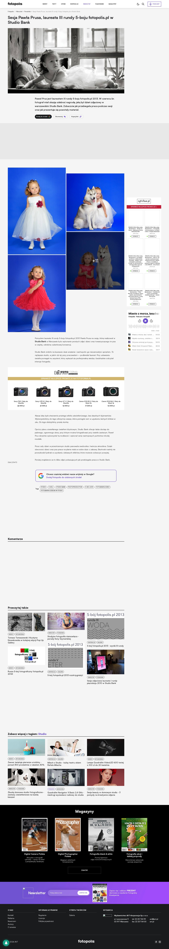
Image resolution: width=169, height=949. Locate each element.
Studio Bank (60, 487)
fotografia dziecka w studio (52, 490)
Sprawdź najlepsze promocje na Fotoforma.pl (66, 378)
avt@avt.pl (154, 919)
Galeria (72, 915)
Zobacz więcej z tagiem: (27, 733)
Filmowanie (99, 4)
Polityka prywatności (46, 921)
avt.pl (152, 922)
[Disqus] (66, 572)
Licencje (42, 918)
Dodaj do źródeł (41, 116)
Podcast (156, 4)
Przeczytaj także (18, 607)
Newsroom (12, 921)
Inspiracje (74, 4)
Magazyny (112, 4)
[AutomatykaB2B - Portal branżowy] (86, 942)
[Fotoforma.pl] (66, 373)
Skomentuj (59, 116)
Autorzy (11, 924)
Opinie (63, 4)
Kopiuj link (74, 116)
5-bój (51, 487)
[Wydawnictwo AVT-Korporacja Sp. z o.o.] (107, 919)
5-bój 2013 (89, 487)
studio (43, 487)
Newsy (45, 4)
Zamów (84, 870)
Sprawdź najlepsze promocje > (144, 207)
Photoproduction (75, 487)
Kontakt (11, 915)
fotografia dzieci (102, 487)
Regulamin (42, 915)
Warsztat (87, 4)
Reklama (11, 918)
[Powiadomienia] (6, 943)
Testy (54, 4)
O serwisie (12, 927)
